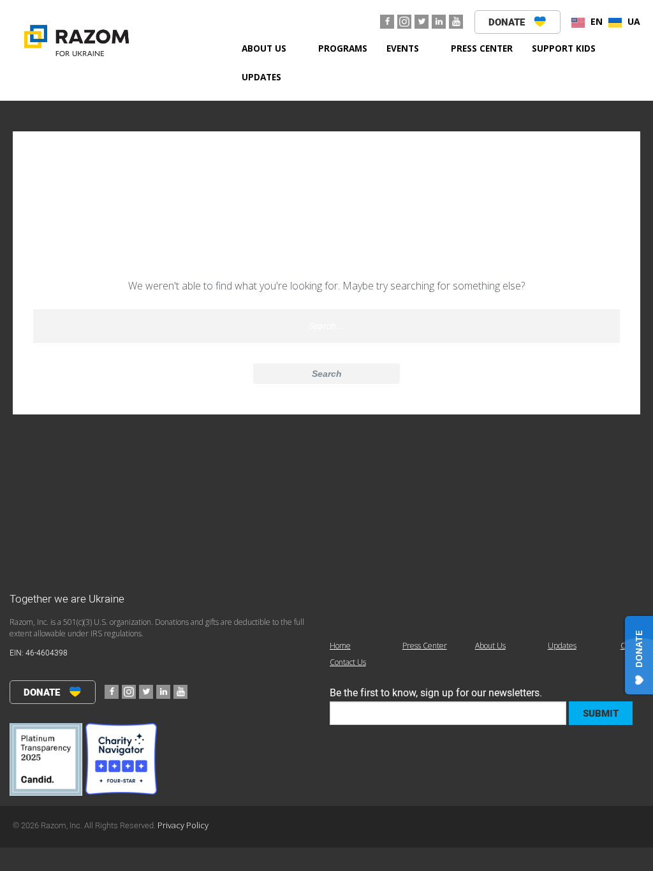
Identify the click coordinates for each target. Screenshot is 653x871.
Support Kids (564, 48)
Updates (261, 77)
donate (507, 22)
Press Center (482, 48)
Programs (342, 48)
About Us (264, 48)
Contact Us (348, 662)
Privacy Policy (183, 825)
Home (340, 645)
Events (402, 48)
